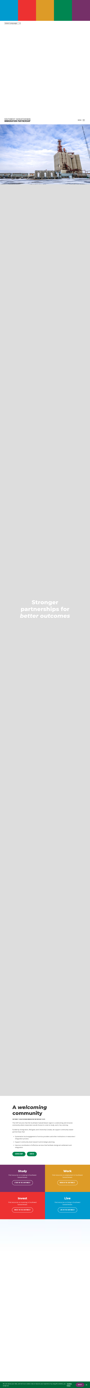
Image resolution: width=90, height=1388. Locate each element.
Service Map (19, 1154)
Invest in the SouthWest (22, 1210)
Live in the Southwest (67, 1210)
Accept (80, 1385)
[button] (84, 120)
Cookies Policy (69, 1385)
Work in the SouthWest (67, 1183)
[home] (17, 120)
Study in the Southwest (22, 1183)
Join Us (32, 1154)
